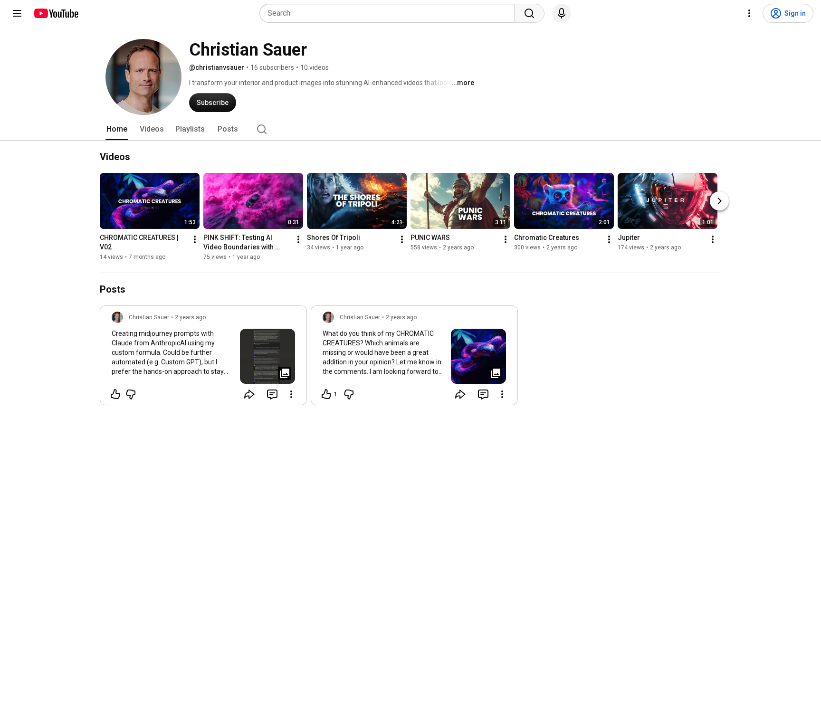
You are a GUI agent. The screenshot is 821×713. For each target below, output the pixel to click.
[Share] (249, 394)
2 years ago (190, 317)
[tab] (116, 129)
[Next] (719, 200)
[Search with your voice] (561, 13)
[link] (203, 358)
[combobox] (389, 13)
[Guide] (17, 13)
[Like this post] (115, 394)
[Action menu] (291, 394)
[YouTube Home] (56, 13)
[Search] (529, 13)
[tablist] (410, 129)
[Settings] (749, 13)
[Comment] (272, 394)
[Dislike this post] (130, 394)
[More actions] (194, 239)
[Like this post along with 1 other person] (326, 394)
